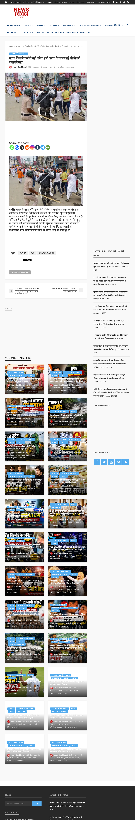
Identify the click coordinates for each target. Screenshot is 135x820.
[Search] (127, 25)
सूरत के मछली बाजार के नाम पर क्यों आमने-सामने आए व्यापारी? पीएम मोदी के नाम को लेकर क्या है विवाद (23, 413)
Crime (11, 440)
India (11, 605)
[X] (22, 147)
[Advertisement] (99, 13)
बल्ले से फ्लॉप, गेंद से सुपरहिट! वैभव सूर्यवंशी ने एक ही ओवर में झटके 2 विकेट (24, 682)
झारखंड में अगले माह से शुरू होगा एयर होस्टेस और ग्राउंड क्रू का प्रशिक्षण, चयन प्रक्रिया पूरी (24, 750)
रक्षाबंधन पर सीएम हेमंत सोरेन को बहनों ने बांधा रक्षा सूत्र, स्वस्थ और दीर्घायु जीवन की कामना (23, 380)
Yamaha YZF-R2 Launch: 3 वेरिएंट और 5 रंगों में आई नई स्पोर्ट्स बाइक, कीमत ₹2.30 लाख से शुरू (67, 548)
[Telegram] (42, 147)
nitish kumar (70, 67)
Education (56, 372)
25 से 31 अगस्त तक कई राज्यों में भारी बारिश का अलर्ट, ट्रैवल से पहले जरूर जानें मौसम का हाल (66, 716)
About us (80, 2)
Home (71, 2)
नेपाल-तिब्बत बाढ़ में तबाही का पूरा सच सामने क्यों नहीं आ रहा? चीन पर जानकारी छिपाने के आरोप (66, 416)
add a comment (21, 272)
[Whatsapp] (11, 147)
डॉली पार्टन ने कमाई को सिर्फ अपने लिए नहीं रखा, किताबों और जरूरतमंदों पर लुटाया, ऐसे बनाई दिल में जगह (67, 582)
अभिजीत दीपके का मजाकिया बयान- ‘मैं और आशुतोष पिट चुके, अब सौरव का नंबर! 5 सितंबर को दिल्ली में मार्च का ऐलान (66, 648)
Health (55, 473)
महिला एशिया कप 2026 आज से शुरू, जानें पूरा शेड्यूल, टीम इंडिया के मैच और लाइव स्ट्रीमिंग (24, 514)
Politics (68, 25)
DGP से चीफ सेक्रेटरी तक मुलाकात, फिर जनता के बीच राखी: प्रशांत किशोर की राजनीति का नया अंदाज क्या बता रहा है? (67, 513)
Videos (53, 25)
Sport (40, 25)
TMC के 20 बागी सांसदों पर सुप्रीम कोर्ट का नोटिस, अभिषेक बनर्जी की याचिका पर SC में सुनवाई (23, 716)
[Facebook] (17, 147)
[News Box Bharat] (21, 12)
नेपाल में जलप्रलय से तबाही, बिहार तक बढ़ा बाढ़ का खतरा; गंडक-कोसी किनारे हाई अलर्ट (24, 649)
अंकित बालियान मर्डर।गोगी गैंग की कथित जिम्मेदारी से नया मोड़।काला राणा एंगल (24, 582)
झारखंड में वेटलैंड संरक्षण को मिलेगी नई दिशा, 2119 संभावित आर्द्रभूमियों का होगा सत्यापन (65, 750)
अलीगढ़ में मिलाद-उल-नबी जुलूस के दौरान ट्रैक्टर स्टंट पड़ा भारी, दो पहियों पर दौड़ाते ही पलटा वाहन (23, 447)
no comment (47, 67)
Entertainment (15, 473)
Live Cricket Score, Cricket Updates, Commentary (64, 32)
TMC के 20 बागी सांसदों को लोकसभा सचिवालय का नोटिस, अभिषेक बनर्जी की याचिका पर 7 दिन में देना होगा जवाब (23, 614)
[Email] (47, 147)
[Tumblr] (37, 147)
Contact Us (91, 2)
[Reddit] (27, 147)
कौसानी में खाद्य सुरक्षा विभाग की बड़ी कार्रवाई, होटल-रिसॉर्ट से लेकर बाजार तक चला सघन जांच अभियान (67, 481)
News (28, 25)
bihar (58, 67)
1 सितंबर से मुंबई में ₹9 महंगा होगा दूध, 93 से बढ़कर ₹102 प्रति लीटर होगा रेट (65, 447)
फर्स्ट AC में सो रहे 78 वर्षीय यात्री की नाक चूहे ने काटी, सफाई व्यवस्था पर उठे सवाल (67, 682)
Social (63, 375)
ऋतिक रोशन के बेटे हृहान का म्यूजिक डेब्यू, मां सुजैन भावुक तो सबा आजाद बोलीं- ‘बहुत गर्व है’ (24, 481)
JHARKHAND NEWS (16, 372)
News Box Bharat (20, 67)
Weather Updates (16, 644)
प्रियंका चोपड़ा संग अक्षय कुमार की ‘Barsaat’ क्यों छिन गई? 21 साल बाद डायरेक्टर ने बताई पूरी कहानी (67, 615)
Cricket (12, 507)
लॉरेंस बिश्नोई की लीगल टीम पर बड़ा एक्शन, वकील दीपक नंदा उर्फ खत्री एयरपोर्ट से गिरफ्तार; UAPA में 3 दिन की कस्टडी (24, 547)
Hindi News (13, 25)
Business (110, 25)
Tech (54, 543)
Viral (54, 577)
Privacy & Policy (104, 2)
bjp (62, 67)
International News (60, 571)
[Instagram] (32, 147)
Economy (12, 32)
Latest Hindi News (89, 25)
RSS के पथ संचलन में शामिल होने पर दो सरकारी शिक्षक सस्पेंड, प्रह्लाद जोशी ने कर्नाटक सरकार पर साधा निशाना (66, 380)
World (27, 32)
